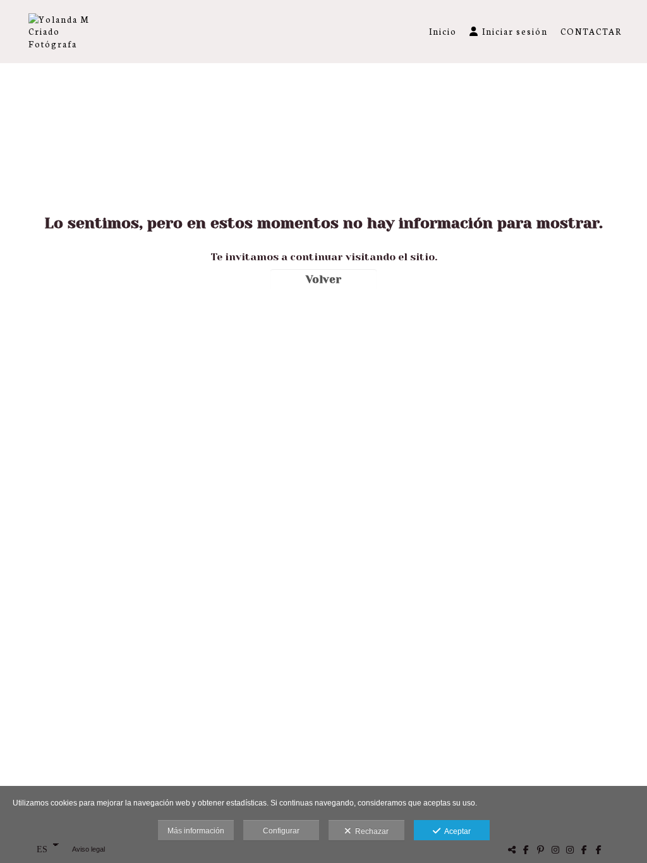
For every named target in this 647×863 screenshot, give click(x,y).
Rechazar (370, 831)
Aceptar (455, 831)
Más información (195, 830)
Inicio (443, 31)
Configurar (281, 830)
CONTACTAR (591, 31)
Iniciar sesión (515, 31)
